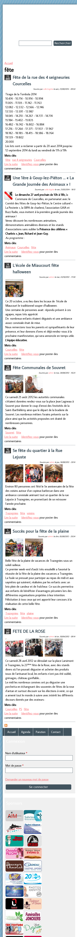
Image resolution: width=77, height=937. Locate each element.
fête (7, 160)
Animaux (10, 247)
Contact (56, 732)
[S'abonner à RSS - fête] (5, 726)
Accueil (8, 63)
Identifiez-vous (30, 164)
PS (20, 709)
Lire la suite (11, 164)
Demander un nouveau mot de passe (27, 779)
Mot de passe (14, 765)
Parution (40, 732)
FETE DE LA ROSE (29, 631)
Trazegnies (11, 513)
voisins (31, 513)
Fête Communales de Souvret (39, 367)
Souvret (9, 432)
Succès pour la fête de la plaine (41, 531)
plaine (30, 613)
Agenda (25, 732)
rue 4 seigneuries (22, 160)
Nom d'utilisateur (16, 753)
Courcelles (40, 160)
